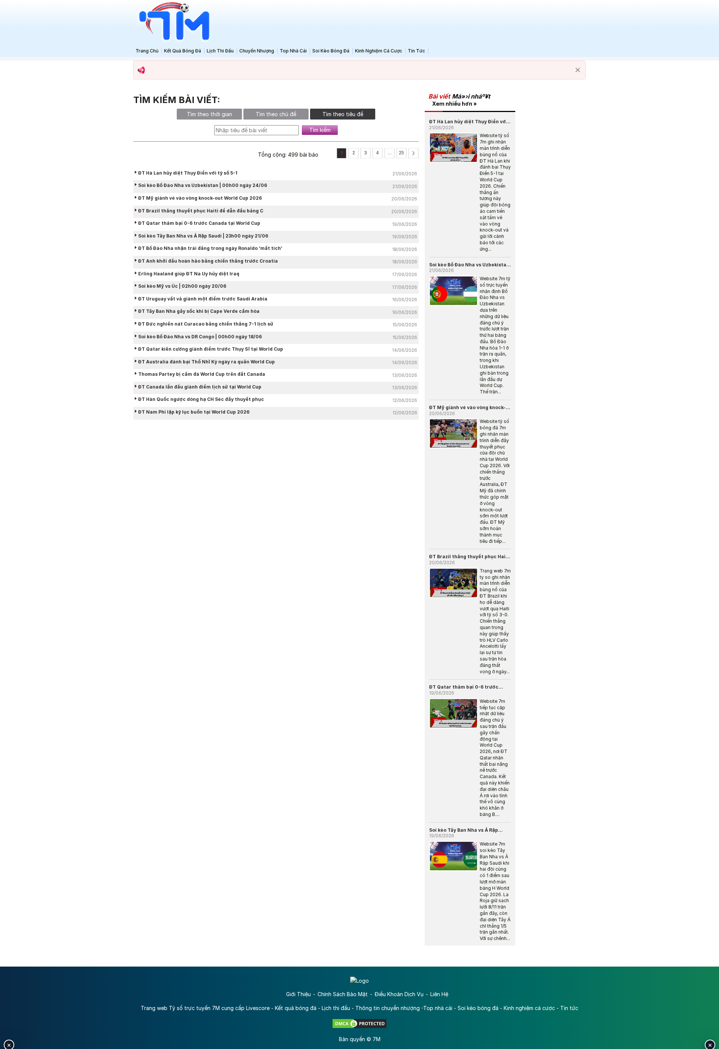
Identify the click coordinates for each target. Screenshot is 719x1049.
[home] (172, 22)
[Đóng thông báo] (577, 70)
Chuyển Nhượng (256, 51)
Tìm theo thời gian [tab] (209, 114)
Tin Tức (416, 51)
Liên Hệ (439, 994)
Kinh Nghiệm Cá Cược (378, 51)
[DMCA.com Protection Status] (359, 1023)
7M (376, 1039)
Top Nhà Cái (293, 51)
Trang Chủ (147, 51)
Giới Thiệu (298, 994)
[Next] (413, 153)
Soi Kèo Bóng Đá (330, 51)
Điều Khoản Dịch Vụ (399, 994)
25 (401, 152)
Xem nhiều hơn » (454, 103)
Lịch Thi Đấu (220, 51)
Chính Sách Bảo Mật (343, 994)
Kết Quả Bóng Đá (182, 51)
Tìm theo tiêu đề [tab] (342, 114)
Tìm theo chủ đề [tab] (276, 114)
